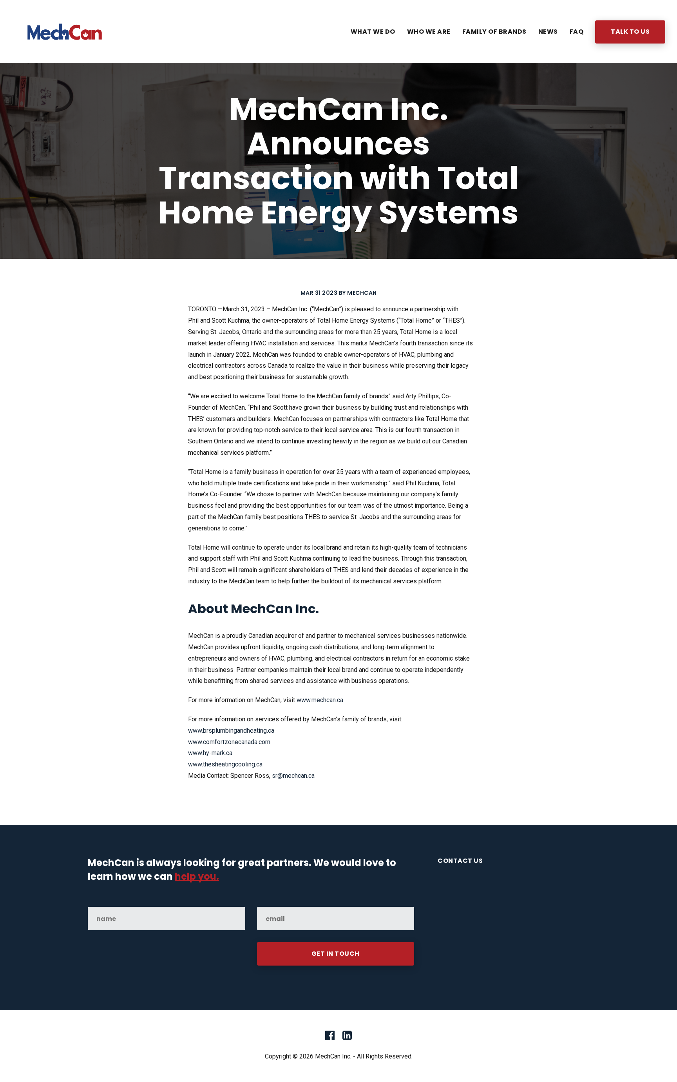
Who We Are (429, 31)
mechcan (362, 293)
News (548, 31)
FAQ (577, 31)
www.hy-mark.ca (210, 753)
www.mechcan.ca (320, 700)
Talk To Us (630, 31)
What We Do (373, 31)
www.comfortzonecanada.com (229, 742)
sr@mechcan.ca (293, 775)
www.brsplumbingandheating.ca (231, 730)
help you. (197, 876)
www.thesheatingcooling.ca (225, 764)
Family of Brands (494, 31)
